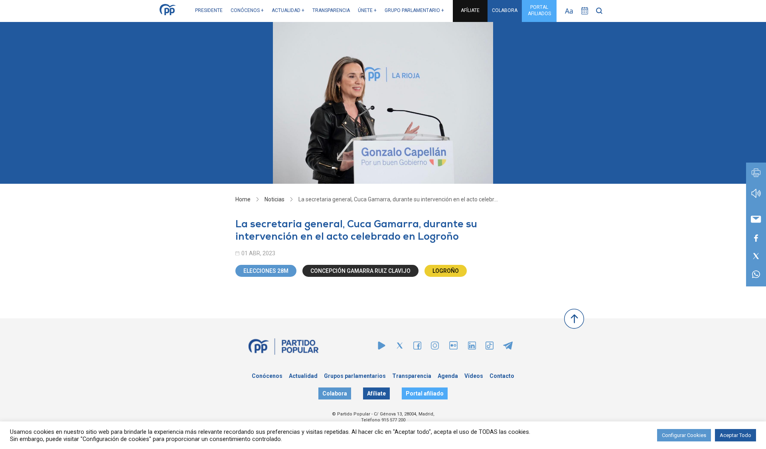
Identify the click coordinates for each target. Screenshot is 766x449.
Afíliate (376, 393)
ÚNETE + (367, 10)
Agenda (448, 376)
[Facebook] (417, 347)
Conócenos (267, 376)
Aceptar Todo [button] (735, 435)
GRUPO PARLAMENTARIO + (414, 10)
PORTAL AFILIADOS (539, 10)
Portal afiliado (425, 393)
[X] (400, 347)
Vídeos (473, 376)
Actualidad (303, 376)
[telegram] (508, 347)
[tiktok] (490, 347)
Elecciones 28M (265, 271)
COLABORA (504, 10)
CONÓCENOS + (247, 10)
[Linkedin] (472, 347)
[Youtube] (381, 347)
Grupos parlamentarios (355, 376)
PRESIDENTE (209, 10)
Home (243, 199)
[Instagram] (435, 347)
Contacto (502, 376)
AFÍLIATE (470, 10)
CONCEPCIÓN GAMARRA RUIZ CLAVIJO (360, 271)
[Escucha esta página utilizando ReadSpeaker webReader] (756, 197)
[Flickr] (453, 349)
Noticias (274, 199)
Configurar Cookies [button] (684, 435)
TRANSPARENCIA (331, 10)
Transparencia (411, 376)
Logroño (445, 271)
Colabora (334, 393)
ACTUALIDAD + (288, 10)
